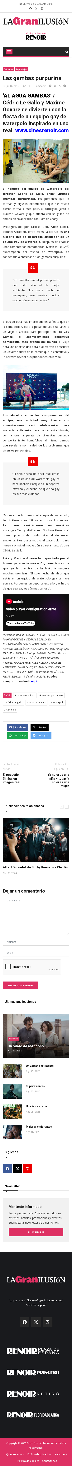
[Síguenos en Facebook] (30, 8)
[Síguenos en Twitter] (36, 8)
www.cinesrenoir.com (42, 130)
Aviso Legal (61, 1454)
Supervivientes (35, 1086)
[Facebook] (7, 1169)
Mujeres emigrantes (39, 1126)
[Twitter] (17, 1169)
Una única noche (36, 1106)
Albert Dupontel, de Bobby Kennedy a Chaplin (35, 867)
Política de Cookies (28, 1461)
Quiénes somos (15, 1454)
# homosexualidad (25, 695)
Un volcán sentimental (40, 1065)
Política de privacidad (39, 1454)
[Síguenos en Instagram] (42, 8)
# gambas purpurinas (51, 695)
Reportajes (21, 69)
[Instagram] (27, 1169)
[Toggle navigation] (9, 51)
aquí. (34, 681)
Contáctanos (49, 1461)
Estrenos (8, 69)
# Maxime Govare (36, 702)
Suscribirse (36, 1232)
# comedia (10, 709)
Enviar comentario (20, 985)
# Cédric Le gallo (13, 702)
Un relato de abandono (26, 1046)
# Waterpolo (57, 702)
